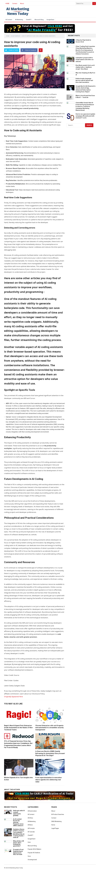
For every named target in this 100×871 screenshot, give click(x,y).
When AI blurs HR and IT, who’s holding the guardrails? (18, 843)
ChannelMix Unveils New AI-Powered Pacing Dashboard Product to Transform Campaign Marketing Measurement (85, 106)
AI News (30, 825)
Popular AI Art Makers (34, 849)
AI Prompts (31, 828)
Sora (29, 856)
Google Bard (50, 19)
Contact (14, 3)
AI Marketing (19, 19)
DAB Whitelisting (56, 821)
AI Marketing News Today (15, 868)
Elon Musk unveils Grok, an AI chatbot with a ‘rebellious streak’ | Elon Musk (85, 67)
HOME (7, 3)
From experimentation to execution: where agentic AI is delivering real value (48, 780)
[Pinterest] (41, 50)
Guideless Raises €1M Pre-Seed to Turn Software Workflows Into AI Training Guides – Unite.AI (19, 833)
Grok (29, 842)
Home (7, 36)
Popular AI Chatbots (34, 852)
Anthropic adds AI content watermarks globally (19, 813)
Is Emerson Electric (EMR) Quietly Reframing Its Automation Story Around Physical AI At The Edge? (50, 753)
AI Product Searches (57, 814)
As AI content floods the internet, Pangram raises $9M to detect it (18, 822)
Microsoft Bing (39, 19)
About (22, 3)
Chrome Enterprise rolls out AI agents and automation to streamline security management (49, 728)
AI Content (9, 19)
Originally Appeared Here (13, 697)
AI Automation (15, 36)
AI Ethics (30, 818)
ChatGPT (29, 19)
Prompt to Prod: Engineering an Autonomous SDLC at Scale (18, 852)
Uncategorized (32, 859)
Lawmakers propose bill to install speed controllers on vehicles (84, 59)
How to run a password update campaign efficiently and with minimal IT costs (85, 115)
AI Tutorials (31, 832)
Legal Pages (55, 828)
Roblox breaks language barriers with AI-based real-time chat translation (84, 80)
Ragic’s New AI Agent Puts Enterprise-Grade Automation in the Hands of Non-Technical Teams (18, 728)
